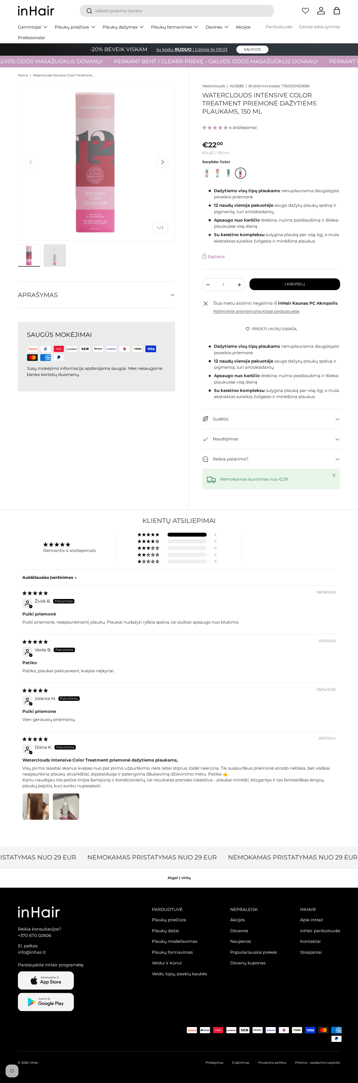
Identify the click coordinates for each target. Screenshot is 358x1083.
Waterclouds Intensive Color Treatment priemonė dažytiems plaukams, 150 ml (64, 75)
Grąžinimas (240, 1063)
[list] (96, 162)
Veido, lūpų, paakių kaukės (179, 973)
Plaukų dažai (165, 930)
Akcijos (243, 27)
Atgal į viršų (179, 877)
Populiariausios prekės (253, 952)
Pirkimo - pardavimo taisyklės (317, 1063)
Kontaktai (310, 941)
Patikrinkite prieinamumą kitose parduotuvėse (256, 311)
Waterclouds (213, 86)
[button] (337, 10)
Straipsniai (311, 952)
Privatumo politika (272, 1063)
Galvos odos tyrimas (319, 26)
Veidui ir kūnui (167, 962)
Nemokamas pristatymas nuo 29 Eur (145, 857)
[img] (35, 593)
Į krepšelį (295, 284)
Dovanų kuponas (247, 962)
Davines (214, 27)
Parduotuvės (279, 26)
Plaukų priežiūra (72, 27)
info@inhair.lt (32, 952)
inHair (33, 1063)
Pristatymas (214, 1063)
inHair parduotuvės (320, 930)
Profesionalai (31, 37)
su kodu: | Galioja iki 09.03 (191, 49)
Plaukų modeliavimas (174, 941)
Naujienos (240, 941)
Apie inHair (311, 919)
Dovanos (239, 930)
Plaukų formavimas (171, 27)
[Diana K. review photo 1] (35, 806)
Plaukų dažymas (120, 27)
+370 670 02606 (34, 935)
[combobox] (177, 11)
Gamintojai (29, 27)
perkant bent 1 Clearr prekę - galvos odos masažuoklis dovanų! (205, 61)
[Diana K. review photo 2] (66, 806)
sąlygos (252, 49)
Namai (23, 75)
